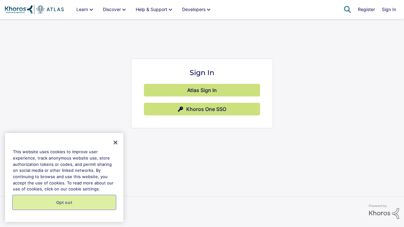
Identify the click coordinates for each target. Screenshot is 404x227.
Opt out (64, 202)
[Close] (115, 142)
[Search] (347, 9)
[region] (64, 177)
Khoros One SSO (206, 109)
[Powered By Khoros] (384, 212)
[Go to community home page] (34, 9)
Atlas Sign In (202, 90)
